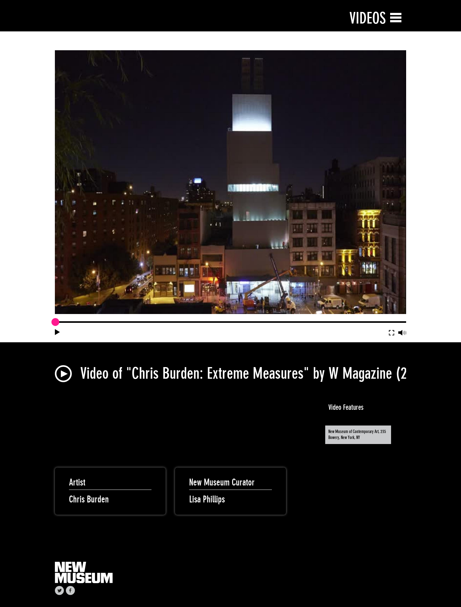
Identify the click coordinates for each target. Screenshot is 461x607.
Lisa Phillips (207, 499)
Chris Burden (89, 499)
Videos (367, 18)
